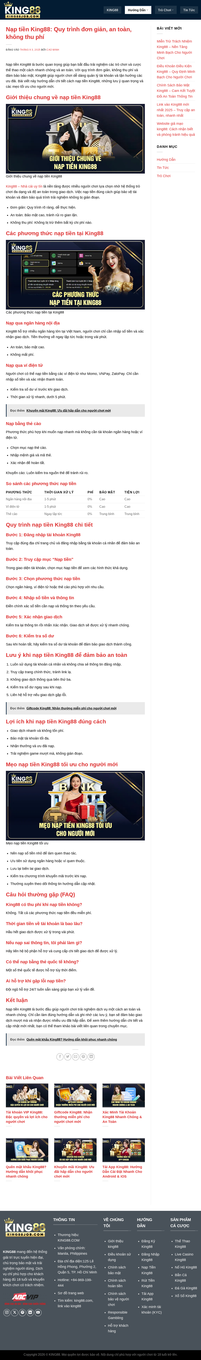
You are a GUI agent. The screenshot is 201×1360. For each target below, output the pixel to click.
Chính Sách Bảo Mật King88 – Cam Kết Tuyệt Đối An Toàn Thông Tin (176, 90)
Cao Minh (53, 49)
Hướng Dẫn (137, 10)
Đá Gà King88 (186, 1288)
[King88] (22, 10)
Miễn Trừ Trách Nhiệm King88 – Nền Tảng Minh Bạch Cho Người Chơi (174, 49)
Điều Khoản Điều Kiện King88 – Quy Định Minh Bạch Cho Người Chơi (176, 71)
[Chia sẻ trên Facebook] (59, 1056)
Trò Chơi (164, 10)
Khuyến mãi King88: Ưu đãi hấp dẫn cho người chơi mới (74, 1171)
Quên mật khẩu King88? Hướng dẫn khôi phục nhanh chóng (26, 1171)
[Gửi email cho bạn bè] (75, 1056)
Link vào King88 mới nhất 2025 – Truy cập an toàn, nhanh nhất (176, 110)
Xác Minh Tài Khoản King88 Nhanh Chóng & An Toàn (122, 1116)
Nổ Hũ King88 (186, 1267)
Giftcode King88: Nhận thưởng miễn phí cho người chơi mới (73, 1116)
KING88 (112, 10)
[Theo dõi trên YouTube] (38, 1312)
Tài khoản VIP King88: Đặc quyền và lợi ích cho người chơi (27, 1116)
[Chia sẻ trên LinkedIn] (91, 1056)
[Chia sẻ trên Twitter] (67, 1056)
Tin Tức (189, 10)
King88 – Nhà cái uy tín (24, 186)
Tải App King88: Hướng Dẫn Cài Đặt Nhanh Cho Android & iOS (122, 1171)
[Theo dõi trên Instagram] (6, 1312)
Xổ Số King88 (185, 1296)
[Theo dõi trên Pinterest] (22, 1312)
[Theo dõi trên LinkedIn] (30, 1312)
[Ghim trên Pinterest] (83, 1056)
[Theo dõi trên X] (14, 1312)
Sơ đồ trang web (71, 1293)
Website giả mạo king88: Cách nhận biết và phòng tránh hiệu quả (176, 129)
